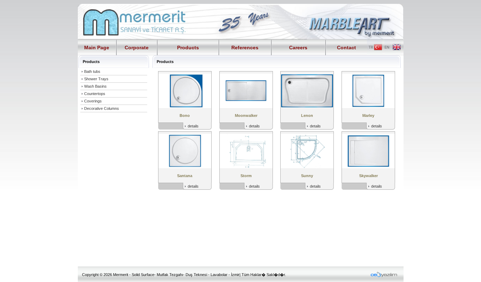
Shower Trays (96, 79)
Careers (298, 47)
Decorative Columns (101, 108)
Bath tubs (92, 71)
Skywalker (368, 176)
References (244, 47)
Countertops (94, 94)
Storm (246, 176)
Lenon (307, 115)
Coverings (93, 101)
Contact (346, 47)
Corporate (137, 47)
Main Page (96, 47)
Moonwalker (246, 115)
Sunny (307, 176)
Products (188, 47)
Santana (184, 176)
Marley (368, 115)
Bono (185, 115)
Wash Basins (95, 86)
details (193, 126)
